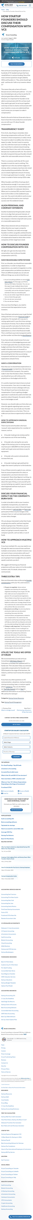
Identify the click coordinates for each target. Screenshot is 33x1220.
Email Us (5, 793)
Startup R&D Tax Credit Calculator (11, 1116)
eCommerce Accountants (8, 934)
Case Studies (5, 1100)
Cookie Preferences (5, 1084)
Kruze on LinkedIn (8, 791)
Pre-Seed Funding (6, 968)
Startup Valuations (6, 980)
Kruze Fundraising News (8, 1057)
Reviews (3, 1060)
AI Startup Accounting (7, 1191)
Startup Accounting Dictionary (10, 1109)
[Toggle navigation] (30, 5)
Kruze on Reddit (24, 791)
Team (2, 1045)
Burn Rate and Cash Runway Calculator (12, 1125)
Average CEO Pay (6, 832)
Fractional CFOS (6, 787)
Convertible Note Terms (8, 971)
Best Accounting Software (8, 1007)
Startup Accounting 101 (8, 995)
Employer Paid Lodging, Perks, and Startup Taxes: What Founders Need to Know (15, 858)
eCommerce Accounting (8, 768)
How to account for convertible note (12, 828)
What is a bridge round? (8, 710)
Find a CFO (4, 912)
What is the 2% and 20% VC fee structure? (14, 775)
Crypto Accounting (6, 1203)
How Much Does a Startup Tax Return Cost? (14, 1119)
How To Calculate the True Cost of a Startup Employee (15, 867)
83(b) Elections (5, 946)
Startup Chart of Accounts (8, 1004)
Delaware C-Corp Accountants (10, 928)
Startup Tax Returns (7, 835)
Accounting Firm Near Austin (9, 897)
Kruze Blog (4, 1103)
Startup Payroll (5, 1140)
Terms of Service (6, 1072)
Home (3, 9)
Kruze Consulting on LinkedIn (10, 1171)
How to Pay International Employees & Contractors (16, 1149)
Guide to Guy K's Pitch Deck (9, 965)
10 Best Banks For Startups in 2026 (11, 1137)
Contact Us (4, 1063)
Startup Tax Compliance (8, 1146)
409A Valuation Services (8, 977)
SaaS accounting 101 (7, 818)
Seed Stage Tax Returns (8, 1001)
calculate (16, 756)
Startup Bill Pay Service (8, 1152)
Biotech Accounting (7, 940)
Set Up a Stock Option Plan (9, 1019)
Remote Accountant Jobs (8, 918)
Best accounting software (9, 822)
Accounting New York (7, 900)
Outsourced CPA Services (8, 949)
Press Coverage (5, 1054)
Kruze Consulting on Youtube (9, 1168)
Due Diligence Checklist (8, 974)
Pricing (3, 1048)
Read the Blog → (22, 2)
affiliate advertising (25, 1078)
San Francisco (5, 1160)
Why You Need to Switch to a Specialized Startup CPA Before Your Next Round (15, 847)
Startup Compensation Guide (9, 876)
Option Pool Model (7, 986)
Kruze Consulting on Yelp (8, 1177)
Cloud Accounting (6, 943)
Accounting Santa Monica (8, 906)
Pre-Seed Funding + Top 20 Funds (11, 765)
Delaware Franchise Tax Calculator (11, 1122)
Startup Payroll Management (13, 702)
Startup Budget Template (8, 983)
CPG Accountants (6, 1200)
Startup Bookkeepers (7, 952)
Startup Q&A (5, 1097)
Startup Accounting (7, 1209)
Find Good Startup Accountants (10, 909)
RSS (21, 793)
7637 (24, 1034)
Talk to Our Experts (16, 64)
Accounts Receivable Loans (9, 772)
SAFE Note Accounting (8, 1013)
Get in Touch (16, 724)
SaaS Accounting (6, 937)
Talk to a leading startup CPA (21, 1216)
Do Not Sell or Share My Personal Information (13, 1087)
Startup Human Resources (16, 698)
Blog (7, 9)
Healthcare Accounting (8, 1206)
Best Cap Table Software (8, 1016)
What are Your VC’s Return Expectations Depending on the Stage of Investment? (13, 783)
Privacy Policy (5, 1069)
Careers (3, 1051)
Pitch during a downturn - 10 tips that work (24, 711)
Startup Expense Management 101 (11, 1134)
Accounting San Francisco (8, 894)
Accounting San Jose (7, 903)
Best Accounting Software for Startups (12, 1143)
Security (3, 1066)
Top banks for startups (8, 825)
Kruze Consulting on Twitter (9, 1174)
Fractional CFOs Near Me (8, 915)
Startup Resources (6, 1094)
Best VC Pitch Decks (7, 838)
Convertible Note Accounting (9, 1010)
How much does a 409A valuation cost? (13, 778)
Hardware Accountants (8, 1197)
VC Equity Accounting (7, 931)
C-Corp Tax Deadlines (7, 998)
